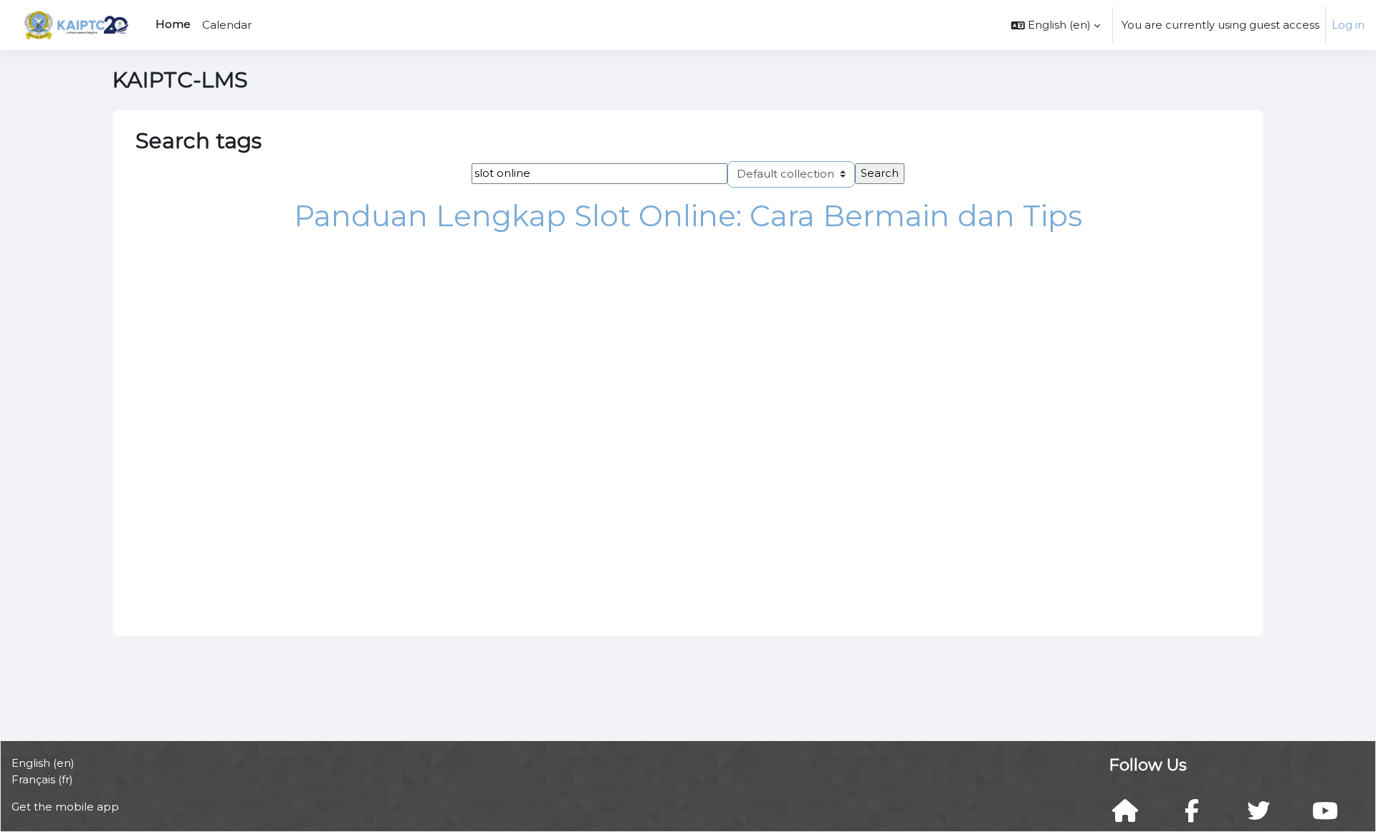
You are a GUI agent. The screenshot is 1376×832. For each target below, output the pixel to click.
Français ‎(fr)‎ (42, 779)
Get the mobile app (65, 806)
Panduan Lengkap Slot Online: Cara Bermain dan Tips (688, 215)
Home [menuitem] (173, 24)
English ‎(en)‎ (43, 763)
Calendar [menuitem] (227, 25)
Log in (1348, 25)
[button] (1055, 25)
